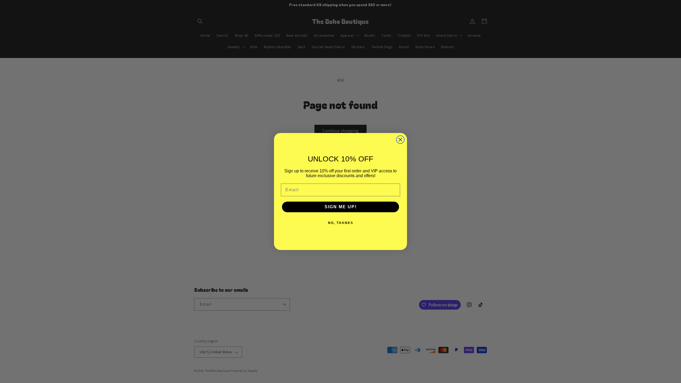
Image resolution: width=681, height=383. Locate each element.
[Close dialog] (400, 140)
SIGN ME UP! (341, 207)
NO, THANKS (340, 223)
